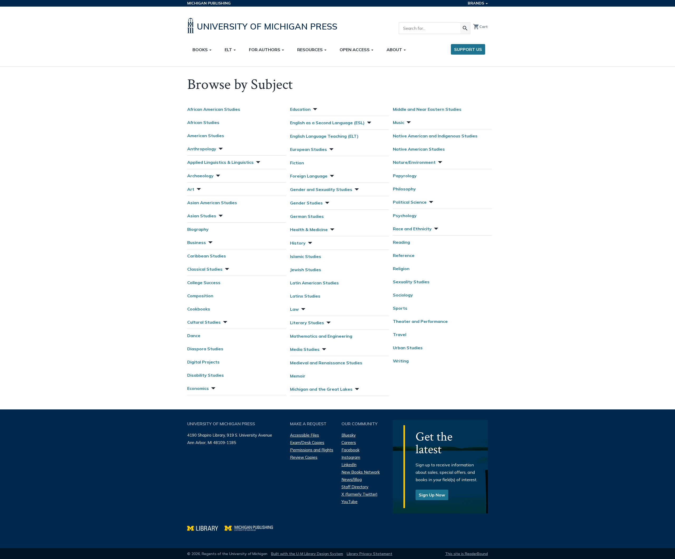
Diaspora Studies (205, 348)
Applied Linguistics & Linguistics (220, 162)
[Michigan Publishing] (251, 527)
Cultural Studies (204, 322)
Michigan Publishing (209, 3)
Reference (403, 255)
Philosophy (404, 189)
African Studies (203, 122)
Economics (198, 388)
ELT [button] (229, 49)
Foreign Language (308, 176)
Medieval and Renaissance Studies (326, 362)
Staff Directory (354, 486)
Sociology (403, 295)
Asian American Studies (212, 202)
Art (190, 189)
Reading (401, 242)
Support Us (468, 49)
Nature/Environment (414, 162)
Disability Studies (205, 375)
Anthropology (201, 148)
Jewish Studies (305, 269)
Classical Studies (205, 269)
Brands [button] (476, 3)
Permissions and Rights (311, 449)
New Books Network (360, 472)
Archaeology (200, 175)
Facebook (350, 449)
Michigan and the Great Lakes (321, 389)
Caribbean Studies (206, 256)
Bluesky (348, 435)
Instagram (350, 457)
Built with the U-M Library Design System (307, 553)
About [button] (395, 49)
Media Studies (305, 349)
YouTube (349, 501)
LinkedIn (348, 464)
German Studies (307, 216)
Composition (200, 295)
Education (300, 109)
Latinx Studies (305, 296)
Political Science (410, 202)
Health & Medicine (309, 229)
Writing (401, 361)
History (298, 243)
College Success (203, 282)
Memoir (297, 376)
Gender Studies (306, 203)
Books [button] (200, 49)
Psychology (405, 215)
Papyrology (405, 175)
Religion (401, 268)
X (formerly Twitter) (359, 494)
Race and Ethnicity (412, 228)
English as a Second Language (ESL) (327, 122)
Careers (348, 442)
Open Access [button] (355, 49)
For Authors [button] (265, 49)
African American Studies (213, 109)
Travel (399, 334)
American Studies (205, 135)
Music (398, 122)
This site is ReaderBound (466, 553)
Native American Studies (419, 149)
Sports (400, 308)
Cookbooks (198, 309)
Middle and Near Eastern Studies (427, 109)
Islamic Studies (305, 256)
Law (294, 309)
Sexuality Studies (411, 281)
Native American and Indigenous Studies (435, 135)
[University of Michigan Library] (206, 527)
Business (196, 242)
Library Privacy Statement (369, 553)
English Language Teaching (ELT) (324, 136)
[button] (220, 148)
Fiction (297, 162)
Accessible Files (304, 435)
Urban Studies (408, 347)
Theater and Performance (420, 321)
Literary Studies (307, 322)
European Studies (308, 149)
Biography (198, 229)
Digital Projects (203, 362)
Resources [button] (310, 49)
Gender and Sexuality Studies (321, 189)
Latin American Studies (314, 282)
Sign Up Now (432, 495)
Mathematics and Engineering (321, 336)
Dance (193, 335)
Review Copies (303, 457)
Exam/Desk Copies (307, 442)
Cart (480, 26)
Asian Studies (201, 215)
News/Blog (351, 479)
